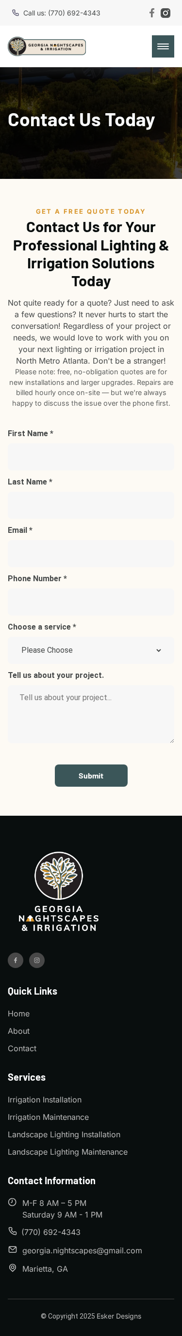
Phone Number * (37, 578)
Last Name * (30, 481)
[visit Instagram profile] (165, 13)
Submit (91, 775)
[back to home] (47, 46)
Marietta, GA (45, 1269)
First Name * (30, 433)
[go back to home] (59, 893)
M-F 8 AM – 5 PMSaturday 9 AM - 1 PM (62, 1208)
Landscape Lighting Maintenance (68, 1152)
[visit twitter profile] (37, 960)
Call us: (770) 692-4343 (61, 13)
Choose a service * (42, 626)
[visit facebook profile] (15, 960)
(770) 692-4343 (51, 1232)
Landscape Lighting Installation (64, 1134)
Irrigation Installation (45, 1099)
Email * (20, 530)
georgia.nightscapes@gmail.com (82, 1250)
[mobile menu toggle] (163, 46)
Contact (22, 1048)
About (19, 1031)
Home (19, 1013)
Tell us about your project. (56, 675)
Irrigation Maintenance (48, 1117)
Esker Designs (119, 1316)
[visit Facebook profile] (152, 13)
